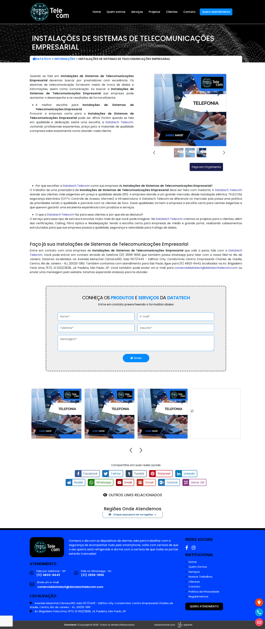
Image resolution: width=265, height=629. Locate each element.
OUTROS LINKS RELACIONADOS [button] (135, 494)
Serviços (137, 12)
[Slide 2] (190, 152)
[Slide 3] (201, 152)
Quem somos (116, 12)
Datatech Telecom (119, 122)
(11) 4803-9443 (48, 575)
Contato (189, 12)
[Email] (259, 622)
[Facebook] (186, 548)
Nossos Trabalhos (200, 576)
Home (97, 12)
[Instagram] (193, 548)
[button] (155, 152)
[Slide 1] (179, 152)
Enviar (138, 358)
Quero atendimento (216, 12)
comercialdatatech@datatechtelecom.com (206, 268)
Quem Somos (198, 567)
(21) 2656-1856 (92, 575)
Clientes (172, 12)
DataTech (43, 59)
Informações (65, 59)
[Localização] (259, 602)
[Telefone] (259, 612)
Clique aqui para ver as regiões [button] (133, 514)
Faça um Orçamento (206, 167)
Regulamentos (198, 596)
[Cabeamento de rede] (47, 547)
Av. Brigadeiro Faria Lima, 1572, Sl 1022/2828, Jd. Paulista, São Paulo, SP (80, 611)
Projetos (154, 12)
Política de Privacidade (204, 591)
